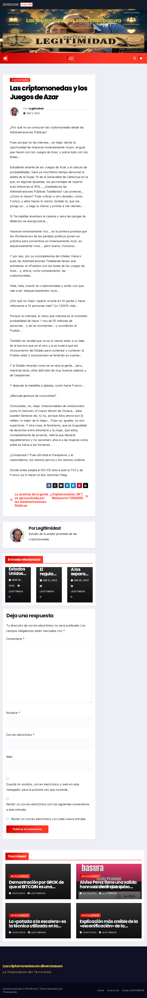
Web (9, 757)
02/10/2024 (90, 893)
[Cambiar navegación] (70, 58)
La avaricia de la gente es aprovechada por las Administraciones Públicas (31, 500)
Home (101, 990)
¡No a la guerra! (19, 876)
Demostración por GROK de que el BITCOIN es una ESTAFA (36, 886)
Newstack (52, 988)
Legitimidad (36, 108)
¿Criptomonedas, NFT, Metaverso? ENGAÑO (66, 496)
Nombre (13, 713)
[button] (134, 58)
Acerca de (113, 990)
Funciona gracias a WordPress (20, 988)
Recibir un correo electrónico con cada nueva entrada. (48, 819)
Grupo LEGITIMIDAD (133, 990)
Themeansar (10, 991)
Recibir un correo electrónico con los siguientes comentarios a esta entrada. (47, 806)
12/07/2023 (19, 932)
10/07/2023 (90, 932)
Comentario (15, 639)
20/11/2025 (19, 893)
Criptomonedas (20, 79)
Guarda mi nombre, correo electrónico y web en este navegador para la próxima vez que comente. (42, 786)
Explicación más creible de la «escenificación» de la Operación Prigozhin (109, 925)
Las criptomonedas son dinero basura (73, 20)
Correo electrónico (20, 734)
